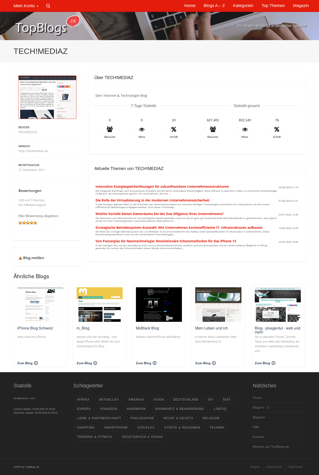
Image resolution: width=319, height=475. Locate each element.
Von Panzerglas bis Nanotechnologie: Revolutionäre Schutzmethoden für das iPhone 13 (166, 241)
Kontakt (258, 437)
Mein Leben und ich (211, 328)
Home (257, 397)
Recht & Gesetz (178, 418)
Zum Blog (25, 363)
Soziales (146, 427)
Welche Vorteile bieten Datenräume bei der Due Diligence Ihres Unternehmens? (160, 213)
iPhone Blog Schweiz (35, 328)
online (24, 398)
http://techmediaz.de (33, 151)
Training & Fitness (95, 437)
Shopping (86, 427)
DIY (211, 399)
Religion (211, 418)
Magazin (259, 417)
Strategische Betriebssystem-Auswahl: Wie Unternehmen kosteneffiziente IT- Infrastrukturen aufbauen (179, 227)
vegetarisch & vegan (142, 437)
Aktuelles (109, 399)
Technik (216, 427)
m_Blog (83, 328)
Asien (158, 399)
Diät (227, 399)
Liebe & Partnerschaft (99, 418)
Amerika (136, 399)
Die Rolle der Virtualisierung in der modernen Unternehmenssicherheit (152, 200)
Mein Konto (24, 5)
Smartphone (116, 427)
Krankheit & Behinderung (179, 409)
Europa (84, 409)
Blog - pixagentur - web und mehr (277, 330)
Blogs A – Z (261, 407)
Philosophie (142, 418)
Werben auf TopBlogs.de (271, 446)
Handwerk (136, 409)
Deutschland (185, 399)
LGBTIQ (220, 409)
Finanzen (108, 409)
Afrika (83, 399)
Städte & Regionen (182, 427)
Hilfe (256, 427)
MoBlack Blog (147, 328)
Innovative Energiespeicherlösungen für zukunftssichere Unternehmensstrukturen (162, 186)
